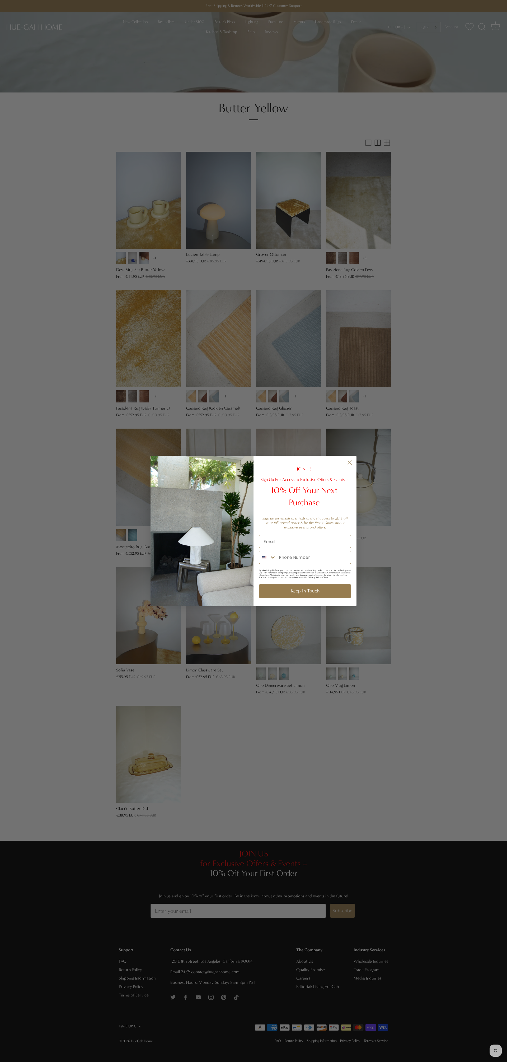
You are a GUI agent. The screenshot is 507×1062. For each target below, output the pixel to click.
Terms (325, 577)
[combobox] (267, 557)
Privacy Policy (314, 577)
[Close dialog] (349, 462)
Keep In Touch (305, 591)
